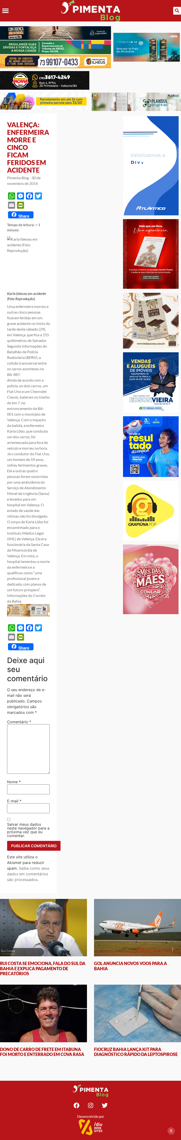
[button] (5, 10)
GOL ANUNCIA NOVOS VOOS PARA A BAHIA (130, 966)
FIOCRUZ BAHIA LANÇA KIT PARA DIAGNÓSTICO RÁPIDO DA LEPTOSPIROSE (136, 1052)
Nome (14, 782)
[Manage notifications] (171, 1131)
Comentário (19, 722)
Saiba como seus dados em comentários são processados (28, 874)
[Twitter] (105, 1105)
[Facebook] (76, 1105)
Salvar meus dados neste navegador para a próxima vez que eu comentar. (28, 830)
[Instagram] (90, 1105)
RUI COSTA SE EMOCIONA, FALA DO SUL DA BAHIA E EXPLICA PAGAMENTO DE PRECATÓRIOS (42, 968)
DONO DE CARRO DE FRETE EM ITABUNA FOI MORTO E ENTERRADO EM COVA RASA (42, 1052)
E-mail (14, 801)
